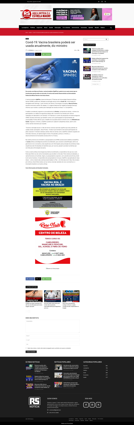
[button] (111, 27)
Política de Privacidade (67, 423)
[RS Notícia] (27, 50)
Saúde (30, 32)
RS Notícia (31, 50)
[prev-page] (27, 311)
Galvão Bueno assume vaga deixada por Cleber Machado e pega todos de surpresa (71, 384)
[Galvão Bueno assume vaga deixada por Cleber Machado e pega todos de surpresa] (58, 384)
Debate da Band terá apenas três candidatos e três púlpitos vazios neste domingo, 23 (100, 60)
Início (27, 32)
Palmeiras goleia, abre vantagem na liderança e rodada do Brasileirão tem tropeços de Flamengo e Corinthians (41, 368)
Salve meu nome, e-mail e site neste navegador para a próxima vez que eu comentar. (49, 348)
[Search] (106, 39)
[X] (105, 1)
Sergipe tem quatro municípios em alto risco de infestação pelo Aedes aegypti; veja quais (34, 305)
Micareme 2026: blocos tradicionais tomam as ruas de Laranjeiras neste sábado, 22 (99, 68)
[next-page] (29, 311)
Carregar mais (95, 84)
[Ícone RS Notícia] (36, 14)
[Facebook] (98, 1)
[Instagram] (102, 1)
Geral (46, 301)
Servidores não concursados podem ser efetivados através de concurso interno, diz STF (71, 367)
